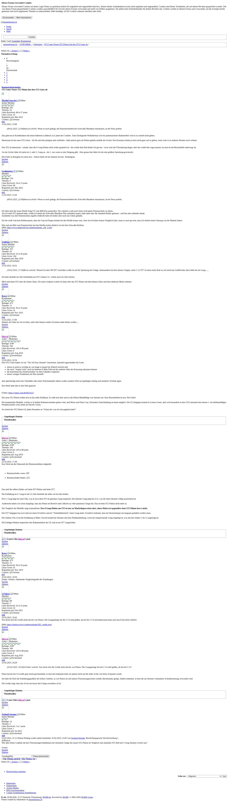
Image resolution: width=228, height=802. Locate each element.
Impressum (10, 783)
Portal (8, 26)
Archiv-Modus (12, 788)
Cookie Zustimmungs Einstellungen (21, 793)
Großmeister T (8, 171)
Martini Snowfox (9, 100)
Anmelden (16, 41)
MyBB (65, 797)
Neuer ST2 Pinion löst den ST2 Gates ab (66, 44)
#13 (3, 263)
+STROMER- (25, 44)
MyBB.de (47, 797)
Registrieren (26, 41)
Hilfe (8, 31)
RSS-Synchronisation (15, 790)
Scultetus (6, 242)
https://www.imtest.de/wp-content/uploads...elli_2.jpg (29, 227)
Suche (8, 29)
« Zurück (14, 51)
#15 (3, 358)
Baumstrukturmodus (11, 87)
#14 (3, 317)
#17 (3, 575)
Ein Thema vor (28, 759)
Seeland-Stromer (9, 714)
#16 (3, 459)
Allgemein (37, 44)
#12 (3, 192)
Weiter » (26, 51)
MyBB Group (87, 797)
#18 (3, 615)
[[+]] (4, 539)
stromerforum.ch (10, 44)
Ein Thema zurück (11, 759)
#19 (3, 660)
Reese (4, 296)
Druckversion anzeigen (16, 771)
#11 (3, 122)
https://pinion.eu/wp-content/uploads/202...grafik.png (29, 624)
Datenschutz (11, 785)
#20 (3, 736)
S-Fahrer (6, 594)
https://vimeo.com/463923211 (20, 393)
